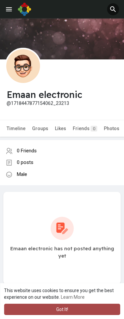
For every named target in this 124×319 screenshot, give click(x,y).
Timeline (16, 128)
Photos (111, 128)
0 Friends (27, 151)
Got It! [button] (62, 309)
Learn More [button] (73, 297)
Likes (60, 128)
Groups (40, 128)
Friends (84, 128)
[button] (113, 9)
